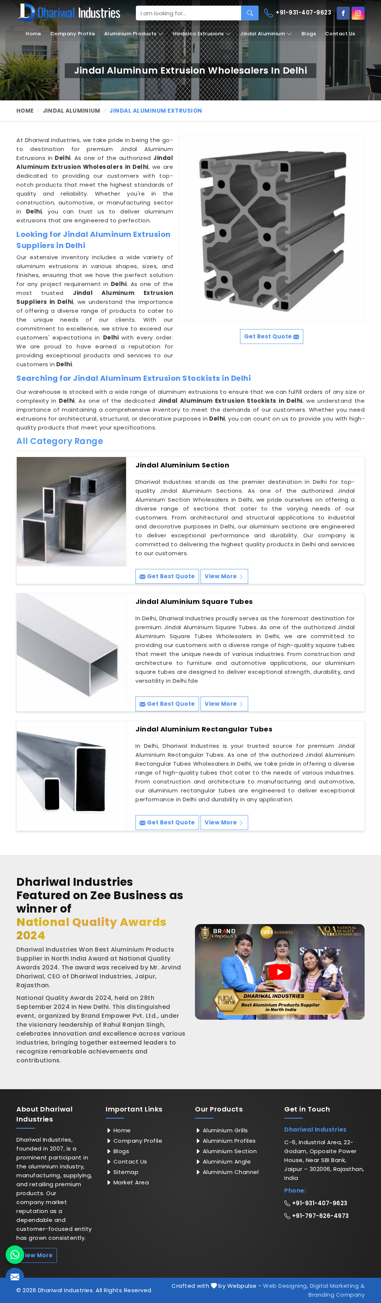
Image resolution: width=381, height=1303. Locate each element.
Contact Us (340, 33)
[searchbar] (250, 13)
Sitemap (125, 1172)
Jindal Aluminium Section (182, 465)
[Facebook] (343, 13)
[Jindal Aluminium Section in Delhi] (71, 511)
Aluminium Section (229, 1151)
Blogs (308, 33)
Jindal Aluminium (262, 33)
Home (33, 33)
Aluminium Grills (224, 1130)
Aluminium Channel (230, 1172)
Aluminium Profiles (228, 1141)
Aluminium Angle (226, 1161)
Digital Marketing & (337, 1286)
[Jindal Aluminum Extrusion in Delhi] (272, 229)
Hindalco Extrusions (198, 33)
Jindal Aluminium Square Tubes (194, 601)
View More (221, 576)
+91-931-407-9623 (303, 12)
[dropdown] (161, 34)
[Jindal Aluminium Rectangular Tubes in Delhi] (71, 775)
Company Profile (72, 33)
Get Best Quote (170, 576)
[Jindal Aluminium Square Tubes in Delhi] (71, 648)
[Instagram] (358, 13)
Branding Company (336, 1295)
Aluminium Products (130, 33)
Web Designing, (285, 1286)
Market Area (130, 1182)
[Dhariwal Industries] (68, 13)
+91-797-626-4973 (319, 1216)
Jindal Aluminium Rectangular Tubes (203, 729)
